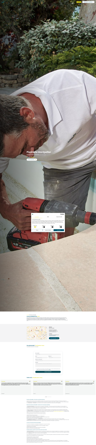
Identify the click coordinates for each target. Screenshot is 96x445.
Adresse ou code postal (38, 359)
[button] (31, 330)
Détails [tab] (48, 216)
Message (36, 362)
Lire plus (49, 369)
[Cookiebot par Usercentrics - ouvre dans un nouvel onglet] (60, 214)
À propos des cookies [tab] (59, 216)
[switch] (44, 227)
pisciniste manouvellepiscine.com (59, 411)
